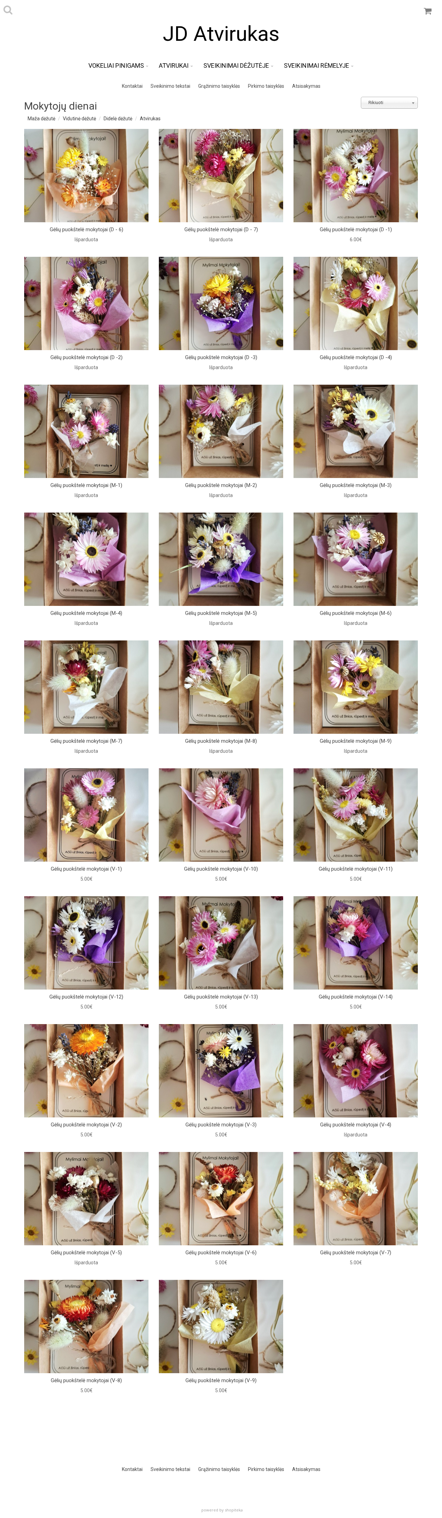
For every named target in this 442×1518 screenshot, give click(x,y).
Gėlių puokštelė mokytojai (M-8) (221, 741)
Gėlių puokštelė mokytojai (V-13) (221, 997)
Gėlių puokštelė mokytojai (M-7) (86, 741)
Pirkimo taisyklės (266, 86)
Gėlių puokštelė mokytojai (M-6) (356, 613)
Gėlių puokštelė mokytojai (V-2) (86, 1125)
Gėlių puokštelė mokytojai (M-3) (356, 485)
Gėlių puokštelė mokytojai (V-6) (221, 1252)
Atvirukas (150, 118)
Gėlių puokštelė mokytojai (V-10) (221, 869)
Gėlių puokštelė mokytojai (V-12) (86, 997)
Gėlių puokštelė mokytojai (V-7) (355, 1252)
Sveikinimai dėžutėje (236, 65)
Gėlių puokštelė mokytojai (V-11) (356, 869)
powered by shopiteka (222, 1509)
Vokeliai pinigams (116, 65)
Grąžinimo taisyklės (219, 86)
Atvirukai (174, 65)
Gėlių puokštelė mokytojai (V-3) (221, 1125)
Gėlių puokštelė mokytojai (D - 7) (221, 229)
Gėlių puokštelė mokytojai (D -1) (356, 229)
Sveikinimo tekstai (170, 86)
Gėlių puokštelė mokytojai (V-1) (86, 869)
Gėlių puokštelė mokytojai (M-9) (356, 741)
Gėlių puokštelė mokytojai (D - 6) (86, 229)
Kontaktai (132, 86)
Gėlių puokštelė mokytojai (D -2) (86, 357)
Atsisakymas (306, 86)
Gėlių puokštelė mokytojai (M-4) (86, 613)
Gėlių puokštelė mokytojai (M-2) (221, 485)
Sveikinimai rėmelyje (316, 65)
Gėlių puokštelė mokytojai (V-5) (86, 1252)
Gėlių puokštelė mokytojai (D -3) (221, 357)
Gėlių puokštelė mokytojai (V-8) (86, 1380)
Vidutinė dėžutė (79, 118)
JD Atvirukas (221, 33)
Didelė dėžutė (118, 118)
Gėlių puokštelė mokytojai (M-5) (221, 613)
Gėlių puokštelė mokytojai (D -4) (356, 357)
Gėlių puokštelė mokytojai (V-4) (355, 1125)
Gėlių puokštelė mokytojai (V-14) (356, 997)
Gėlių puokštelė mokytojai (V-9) (221, 1380)
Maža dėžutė (41, 118)
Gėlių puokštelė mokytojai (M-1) (86, 485)
